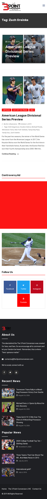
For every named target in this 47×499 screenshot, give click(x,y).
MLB (32, 110)
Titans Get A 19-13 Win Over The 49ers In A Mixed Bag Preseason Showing (28, 419)
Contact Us (36, 489)
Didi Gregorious (13, 127)
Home (4, 489)
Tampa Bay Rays (34, 130)
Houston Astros (25, 127)
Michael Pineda (37, 127)
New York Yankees (21, 130)
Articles (6, 110)
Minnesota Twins (8, 130)
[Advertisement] (23, 205)
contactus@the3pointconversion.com (19, 359)
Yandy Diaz (6, 133)
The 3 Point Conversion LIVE (19, 489)
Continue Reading (9, 154)
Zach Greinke (15, 133)
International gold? (23, 469)
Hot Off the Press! (20, 110)
